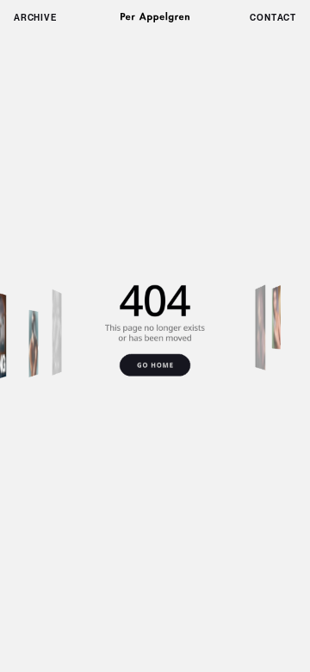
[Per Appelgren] (155, 17)
